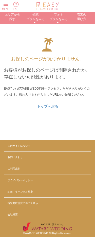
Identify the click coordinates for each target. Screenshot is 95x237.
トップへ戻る (47, 106)
